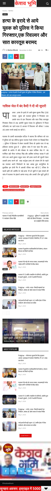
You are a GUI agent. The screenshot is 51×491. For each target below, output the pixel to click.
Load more (25, 435)
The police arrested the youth (13, 190)
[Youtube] (29, 471)
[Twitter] (10, 56)
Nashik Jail (24, 186)
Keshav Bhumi (13, 50)
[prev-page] (4, 313)
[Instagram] (13, 471)
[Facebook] (4, 56)
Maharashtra (14, 186)
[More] (27, 201)
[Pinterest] (16, 56)
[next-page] (8, 313)
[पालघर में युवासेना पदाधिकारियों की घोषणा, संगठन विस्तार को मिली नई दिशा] (9, 252)
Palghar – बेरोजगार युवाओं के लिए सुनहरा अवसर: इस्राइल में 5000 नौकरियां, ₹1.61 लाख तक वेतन (32, 238)
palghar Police (35, 186)
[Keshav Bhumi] (4, 50)
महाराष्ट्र (10, 11)
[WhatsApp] (22, 56)
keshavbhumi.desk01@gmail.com (25, 479)
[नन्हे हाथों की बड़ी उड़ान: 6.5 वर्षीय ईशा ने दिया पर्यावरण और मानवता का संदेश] (9, 304)
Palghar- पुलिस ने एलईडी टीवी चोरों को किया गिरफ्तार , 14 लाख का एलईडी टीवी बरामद (38, 218)
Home (4, 11)
